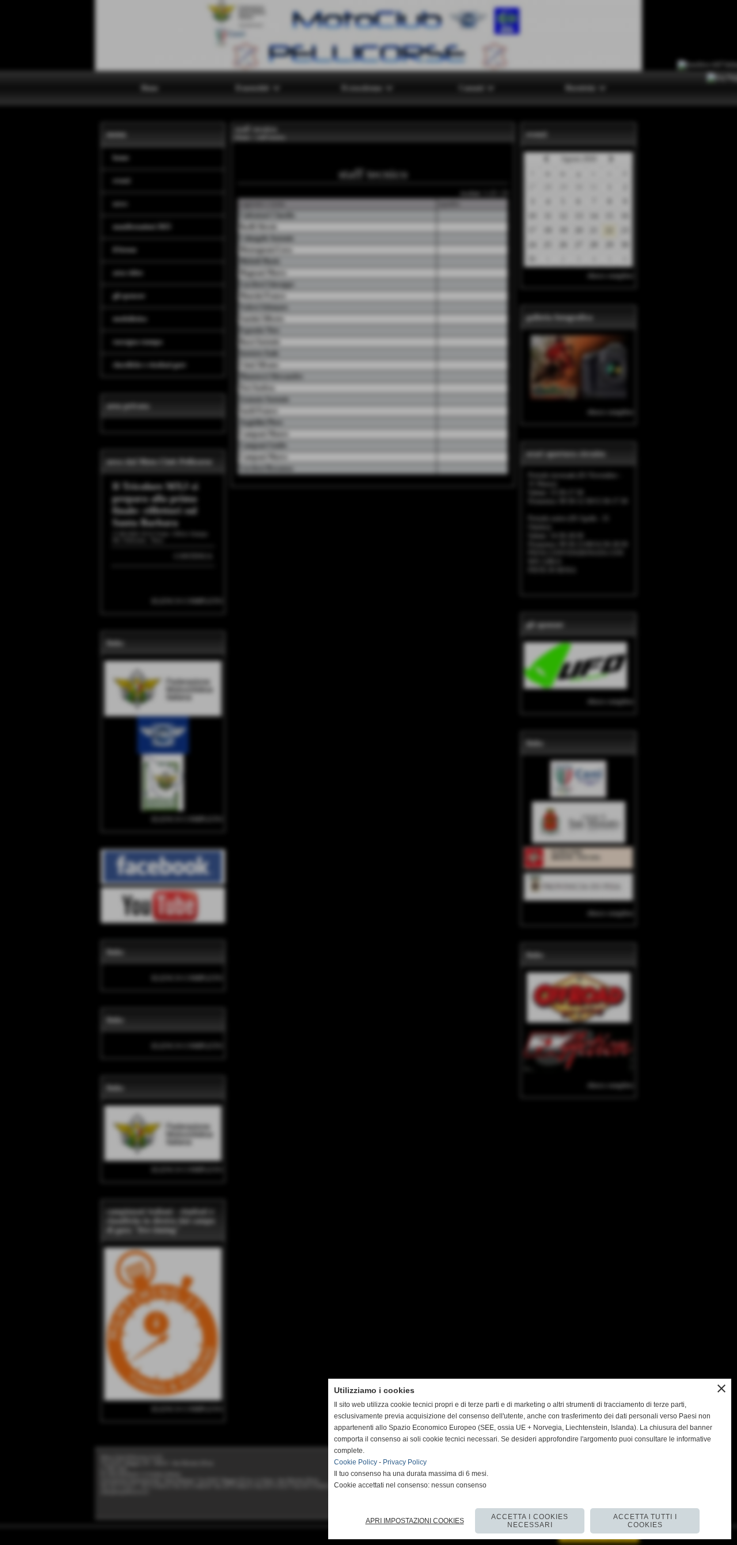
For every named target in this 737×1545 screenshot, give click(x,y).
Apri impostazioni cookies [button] (415, 1521)
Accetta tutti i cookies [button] (645, 1521)
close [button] (721, 1388)
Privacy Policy (405, 1462)
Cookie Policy (355, 1462)
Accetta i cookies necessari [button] (529, 1521)
